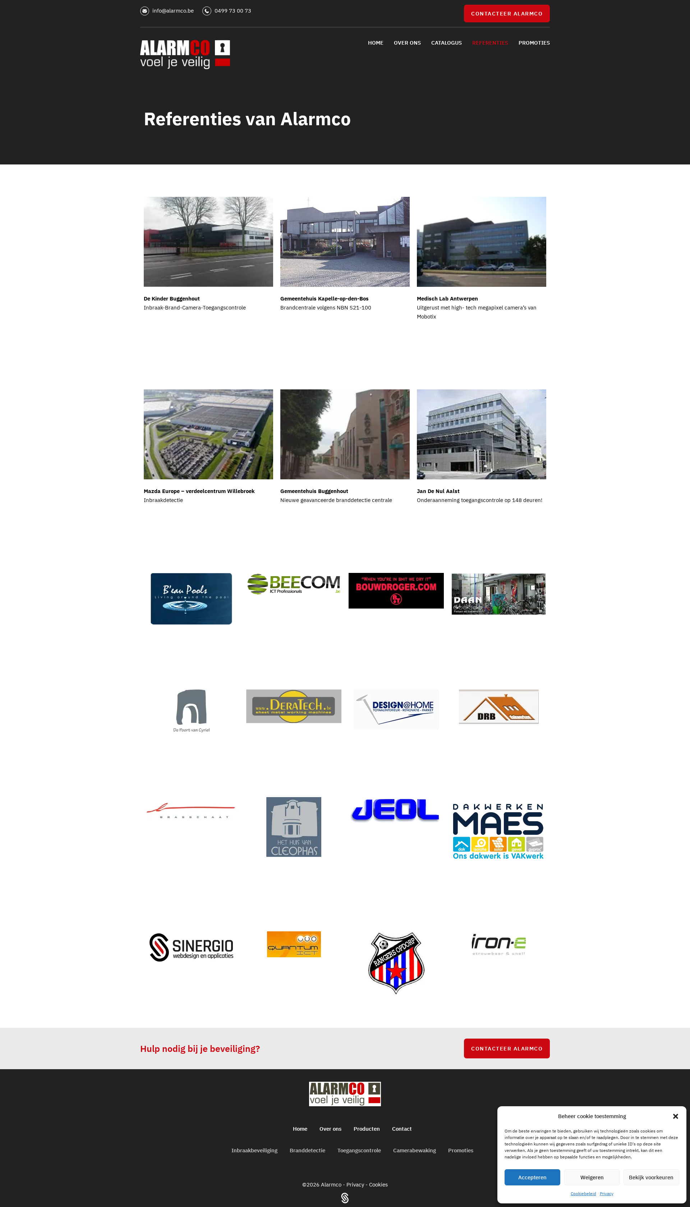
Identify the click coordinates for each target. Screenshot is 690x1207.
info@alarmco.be (173, 10)
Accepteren (532, 1177)
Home (300, 1128)
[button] (675, 1116)
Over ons (330, 1128)
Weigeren (592, 1177)
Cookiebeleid (583, 1193)
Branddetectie (307, 1150)
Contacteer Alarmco (507, 1048)
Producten (367, 1128)
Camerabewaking (414, 1150)
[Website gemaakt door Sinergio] (345, 1197)
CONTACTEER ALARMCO (507, 13)
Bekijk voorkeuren (651, 1177)
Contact (402, 1128)
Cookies (378, 1184)
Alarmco (332, 1184)
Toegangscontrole (359, 1150)
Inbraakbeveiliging (254, 1150)
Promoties (460, 1150)
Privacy (606, 1193)
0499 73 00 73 (233, 10)
